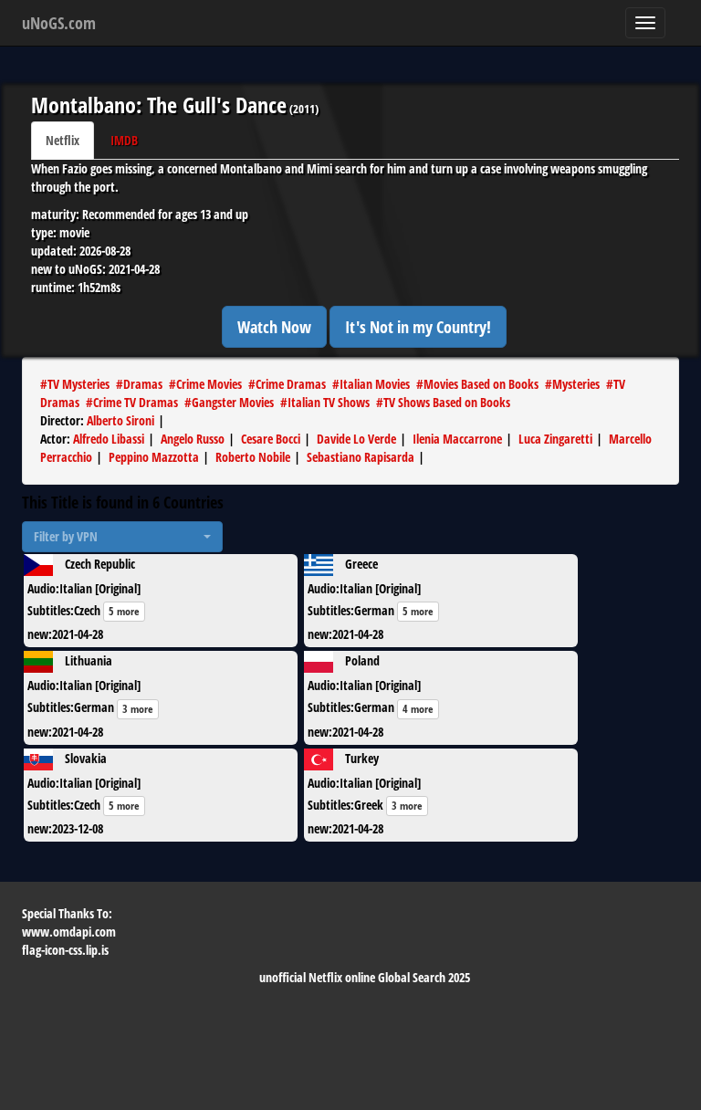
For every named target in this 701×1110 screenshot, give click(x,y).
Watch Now (274, 327)
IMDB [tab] (124, 140)
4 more (418, 709)
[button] (122, 536)
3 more (137, 709)
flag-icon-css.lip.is (65, 949)
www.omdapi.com (69, 931)
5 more (124, 611)
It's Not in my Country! (418, 327)
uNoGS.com (59, 23)
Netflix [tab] (62, 140)
